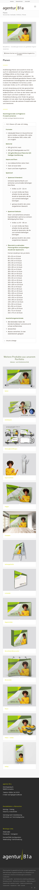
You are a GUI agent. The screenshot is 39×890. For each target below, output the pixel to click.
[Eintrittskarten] (19, 407)
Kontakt (27, 1)
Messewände (8, 680)
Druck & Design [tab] (11, 341)
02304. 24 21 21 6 (14, 792)
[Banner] (19, 378)
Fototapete (7, 535)
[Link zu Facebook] (31, 887)
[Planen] (19, 695)
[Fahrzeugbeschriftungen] (19, 435)
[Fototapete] (19, 522)
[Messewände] (19, 667)
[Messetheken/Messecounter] (19, 638)
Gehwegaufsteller (9, 564)
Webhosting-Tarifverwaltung (12, 839)
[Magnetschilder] (19, 609)
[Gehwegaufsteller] (19, 551)
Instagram (14, 834)
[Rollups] (19, 753)
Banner (6, 391)
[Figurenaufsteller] (19, 464)
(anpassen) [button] (6, 885)
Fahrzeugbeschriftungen (11, 449)
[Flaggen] (19, 493)
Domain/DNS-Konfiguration (12, 837)
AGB (19, 885)
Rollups (7, 766)
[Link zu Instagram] (34, 887)
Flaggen (7, 506)
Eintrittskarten (8, 420)
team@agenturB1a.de (15, 795)
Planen (5, 13)
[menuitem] (12, 1)
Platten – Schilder (9, 737)
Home (12, 1)
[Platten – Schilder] (19, 724)
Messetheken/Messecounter (12, 651)
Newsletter (19, 1)
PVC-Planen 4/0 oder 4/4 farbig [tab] (17, 124)
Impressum (14, 885)
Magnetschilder (9, 622)
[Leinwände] (19, 580)
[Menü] (35, 6)
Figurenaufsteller (9, 477)
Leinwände (8, 593)
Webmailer (6, 832)
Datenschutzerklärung (26, 883)
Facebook (6, 834)
